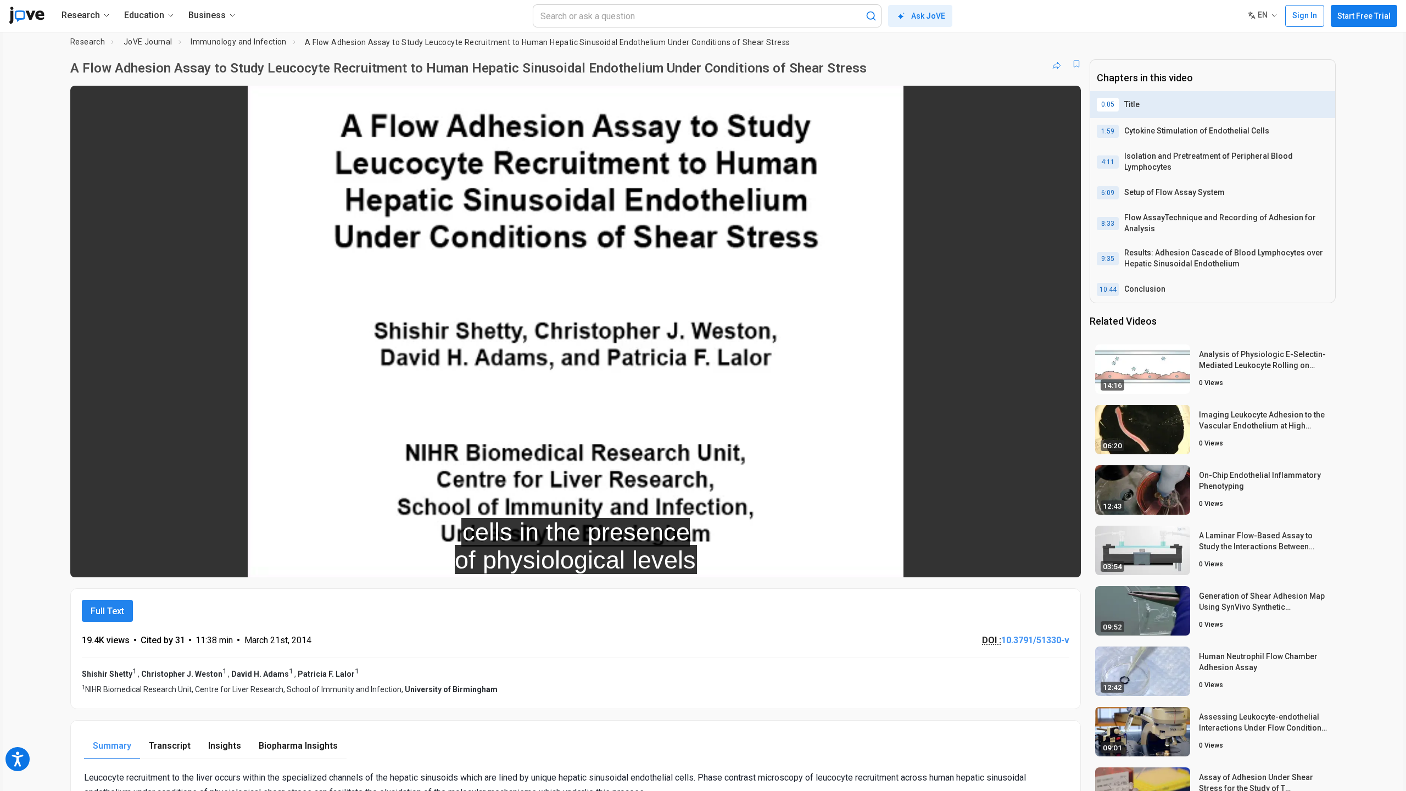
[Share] (1056, 63)
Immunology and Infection (239, 41)
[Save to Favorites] (1076, 63)
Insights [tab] (224, 745)
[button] (1063, 101)
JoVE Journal (148, 41)
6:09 (1107, 193)
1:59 (1107, 131)
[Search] (871, 15)
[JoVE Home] (26, 15)
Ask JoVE (928, 16)
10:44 (1108, 289)
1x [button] (1015, 561)
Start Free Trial (1364, 16)
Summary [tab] (112, 745)
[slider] (515, 561)
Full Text (107, 611)
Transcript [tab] (170, 745)
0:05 (1107, 104)
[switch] (953, 561)
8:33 (1107, 223)
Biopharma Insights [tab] (298, 745)
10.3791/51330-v (1035, 640)
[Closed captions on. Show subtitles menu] (1038, 561)
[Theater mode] (1063, 561)
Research (87, 41)
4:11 (1107, 162)
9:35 (1107, 259)
